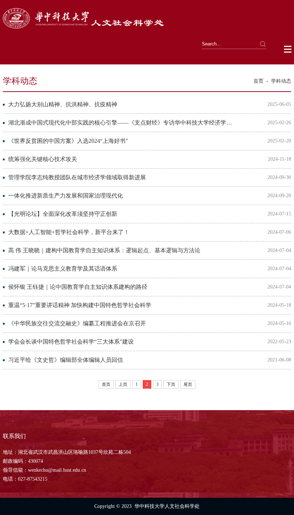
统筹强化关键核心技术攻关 (42, 159)
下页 (171, 384)
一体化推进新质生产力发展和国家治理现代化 (65, 196)
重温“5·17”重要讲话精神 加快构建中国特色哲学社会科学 (79, 305)
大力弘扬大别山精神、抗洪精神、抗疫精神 (62, 104)
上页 (123, 384)
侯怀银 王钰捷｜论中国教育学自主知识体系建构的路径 (77, 287)
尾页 (188, 384)
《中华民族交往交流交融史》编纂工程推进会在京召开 (77, 323)
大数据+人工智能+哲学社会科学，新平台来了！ (68, 232)
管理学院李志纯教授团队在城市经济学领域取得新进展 (77, 177)
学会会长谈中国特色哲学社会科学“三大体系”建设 (71, 342)
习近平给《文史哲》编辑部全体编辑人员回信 (65, 360)
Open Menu (288, 49)
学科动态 (281, 81)
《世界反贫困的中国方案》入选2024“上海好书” (68, 141)
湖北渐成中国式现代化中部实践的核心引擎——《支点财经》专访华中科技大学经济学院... (120, 123)
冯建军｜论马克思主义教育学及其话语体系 (62, 269)
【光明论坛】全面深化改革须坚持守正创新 (62, 214)
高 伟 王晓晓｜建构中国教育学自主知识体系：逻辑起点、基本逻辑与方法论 (104, 250)
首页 (258, 81)
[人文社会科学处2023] (84, 29)
